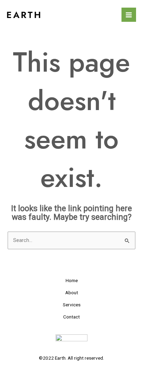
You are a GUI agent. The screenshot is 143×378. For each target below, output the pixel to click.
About (71, 292)
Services (72, 304)
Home (72, 280)
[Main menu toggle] (128, 15)
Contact (71, 317)
